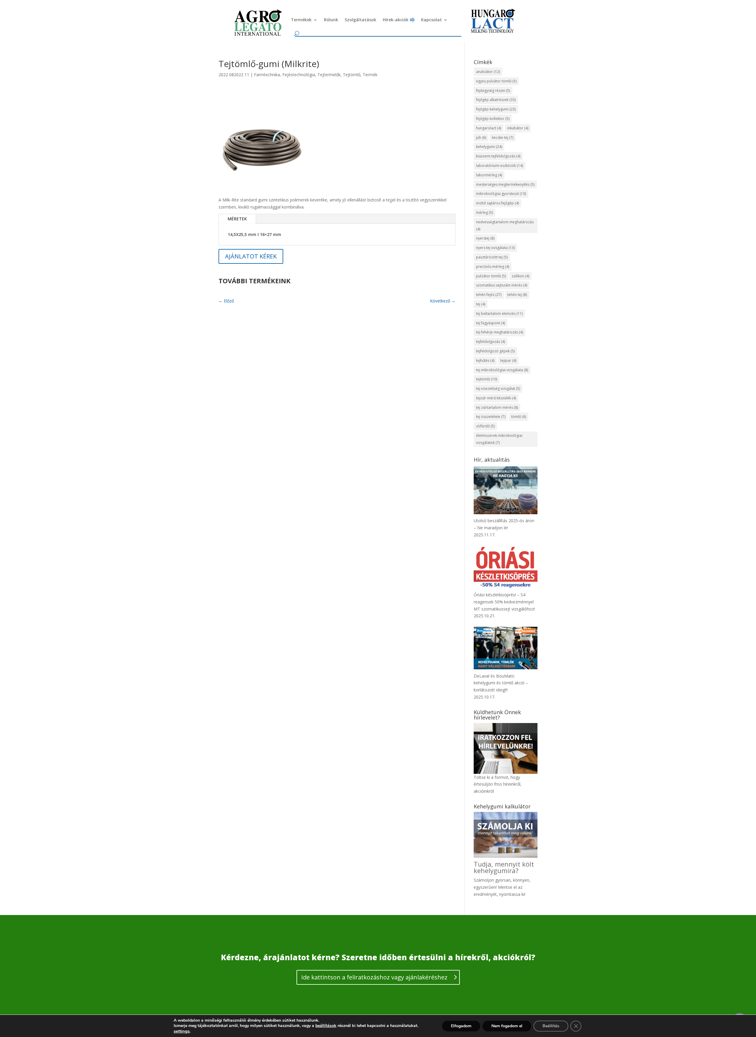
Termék (370, 74)
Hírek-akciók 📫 (399, 19)
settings (182, 1031)
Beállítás (550, 1026)
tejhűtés (485, 360)
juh (481, 137)
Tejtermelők (328, 74)
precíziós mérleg (492, 266)
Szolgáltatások (360, 19)
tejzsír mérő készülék (496, 398)
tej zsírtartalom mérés (497, 407)
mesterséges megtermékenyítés (505, 184)
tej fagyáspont (490, 322)
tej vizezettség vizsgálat (498, 388)
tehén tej (517, 294)
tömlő (518, 416)
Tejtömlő (351, 74)
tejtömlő (486, 379)
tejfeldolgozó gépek (495, 351)
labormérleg (489, 175)
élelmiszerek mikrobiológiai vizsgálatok (499, 439)
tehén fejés (488, 294)
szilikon (520, 276)
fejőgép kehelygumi (496, 109)
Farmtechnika (267, 74)
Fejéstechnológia (298, 74)
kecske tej (502, 137)
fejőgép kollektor (492, 118)
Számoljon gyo (488, 880)
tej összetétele (490, 416)
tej (480, 304)
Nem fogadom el (506, 1026)
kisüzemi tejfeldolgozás (498, 156)
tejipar (508, 360)
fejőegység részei (493, 90)
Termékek (301, 19)
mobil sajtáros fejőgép (497, 203)
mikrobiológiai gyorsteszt (501, 193)
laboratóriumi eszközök (499, 165)
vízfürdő (485, 426)
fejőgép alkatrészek (496, 99)
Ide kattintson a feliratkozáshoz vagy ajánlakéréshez (374, 977)
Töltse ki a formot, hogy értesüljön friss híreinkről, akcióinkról (498, 784)
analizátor (488, 71)
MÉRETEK (237, 219)
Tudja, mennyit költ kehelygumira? (504, 867)
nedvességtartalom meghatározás (505, 225)
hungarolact (488, 128)
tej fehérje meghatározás (499, 332)
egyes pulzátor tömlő (496, 81)
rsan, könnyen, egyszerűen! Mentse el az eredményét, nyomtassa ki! (502, 887)
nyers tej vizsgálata (495, 247)
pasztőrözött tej (492, 257)
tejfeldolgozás (490, 341)
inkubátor (517, 128)
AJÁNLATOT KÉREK (251, 256)
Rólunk (331, 19)
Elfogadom (461, 1026)
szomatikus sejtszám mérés (501, 285)
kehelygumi (489, 146)
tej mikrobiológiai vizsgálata (502, 369)
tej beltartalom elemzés (499, 313)
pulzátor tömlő (491, 276)
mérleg (484, 212)
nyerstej (485, 238)
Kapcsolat (431, 19)
